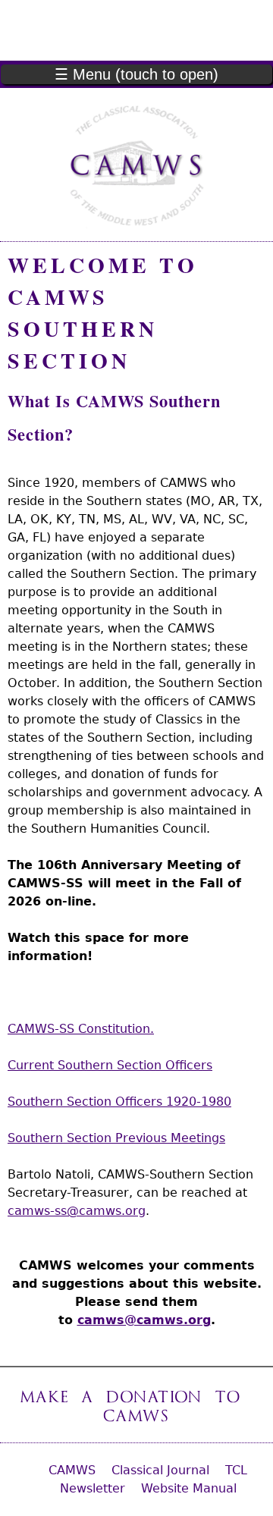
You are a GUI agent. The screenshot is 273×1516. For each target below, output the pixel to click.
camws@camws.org (144, 1320)
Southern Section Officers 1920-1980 (119, 1101)
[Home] (136, 164)
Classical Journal (160, 1470)
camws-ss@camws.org (77, 1211)
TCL (236, 1470)
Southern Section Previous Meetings (116, 1138)
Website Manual (189, 1488)
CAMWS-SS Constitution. (81, 1029)
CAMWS (72, 1470)
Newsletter (92, 1488)
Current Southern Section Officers (110, 1065)
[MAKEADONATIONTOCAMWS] (137, 1404)
